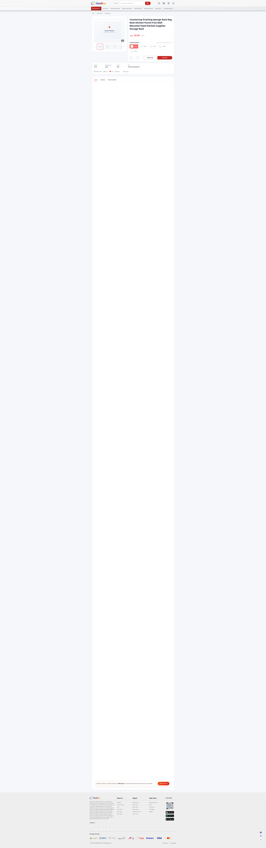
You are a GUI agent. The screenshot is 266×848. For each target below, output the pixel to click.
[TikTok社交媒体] (106, 827)
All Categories (96, 8)
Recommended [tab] (112, 80)
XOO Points (151, 807)
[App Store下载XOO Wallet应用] (170, 812)
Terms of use (165, 843)
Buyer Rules (119, 811)
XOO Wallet (151, 809)
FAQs (150, 804)
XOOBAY (119, 802)
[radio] (134, 46)
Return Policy (135, 807)
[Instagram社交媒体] (102, 827)
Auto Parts (105, 8)
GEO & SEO (119, 813)
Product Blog (135, 809)
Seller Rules (119, 809)
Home (93, 13)
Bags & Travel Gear (127, 8)
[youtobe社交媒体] (98, 827)
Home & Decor (99, 13)
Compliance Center (136, 811)
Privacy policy (173, 843)
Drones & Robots (148, 8)
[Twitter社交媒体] (91, 827)
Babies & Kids (138, 8)
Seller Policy (135, 804)
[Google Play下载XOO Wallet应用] (170, 819)
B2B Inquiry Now (163, 783)
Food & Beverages (168, 8)
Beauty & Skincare (115, 8)
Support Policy (135, 802)
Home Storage (107, 13)
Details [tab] (96, 80)
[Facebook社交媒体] (95, 827)
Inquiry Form (135, 813)
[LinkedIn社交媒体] (110, 827)
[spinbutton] (134, 58)
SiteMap (151, 811)
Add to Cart (150, 57)
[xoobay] (95, 798)
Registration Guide (153, 802)
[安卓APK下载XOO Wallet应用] (170, 815)
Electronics (158, 8)
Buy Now (164, 57)
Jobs (118, 807)
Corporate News (120, 804)
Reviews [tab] (102, 80)
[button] (148, 3)
